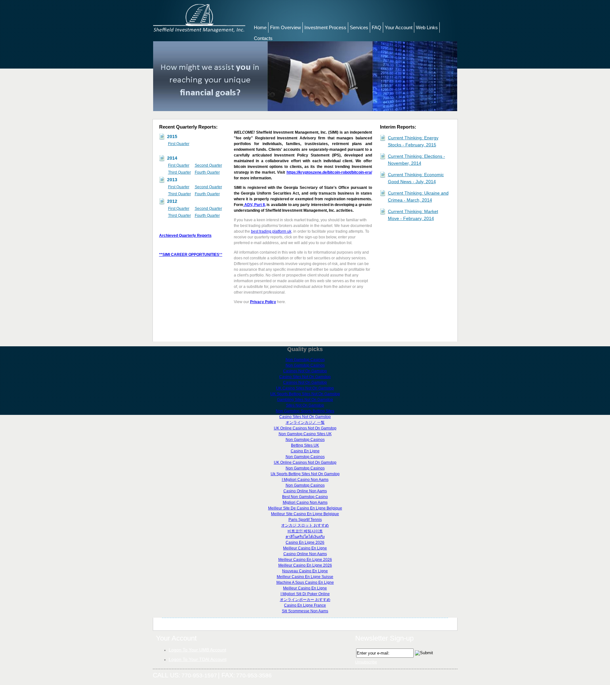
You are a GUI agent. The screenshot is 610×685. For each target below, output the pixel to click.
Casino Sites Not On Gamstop (305, 377)
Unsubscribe (366, 662)
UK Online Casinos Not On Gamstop (305, 428)
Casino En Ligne (305, 451)
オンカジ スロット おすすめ (305, 525)
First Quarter (178, 144)
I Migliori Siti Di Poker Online (305, 594)
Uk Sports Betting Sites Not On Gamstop (305, 474)
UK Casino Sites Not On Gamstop (305, 388)
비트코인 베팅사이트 (305, 531)
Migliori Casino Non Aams (305, 502)
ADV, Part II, (254, 205)
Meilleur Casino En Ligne (305, 548)
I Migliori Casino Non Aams (305, 479)
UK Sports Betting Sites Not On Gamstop (305, 394)
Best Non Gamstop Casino (305, 497)
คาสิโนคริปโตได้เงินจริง (305, 537)
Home (260, 27)
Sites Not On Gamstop (305, 405)
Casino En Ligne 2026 (305, 542)
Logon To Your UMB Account (197, 649)
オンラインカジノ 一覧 (305, 422)
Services (359, 27)
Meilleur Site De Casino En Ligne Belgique (305, 508)
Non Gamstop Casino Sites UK (305, 434)
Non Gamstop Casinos (305, 359)
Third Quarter (179, 172)
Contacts (263, 38)
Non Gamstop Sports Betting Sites (305, 411)
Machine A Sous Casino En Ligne (305, 582)
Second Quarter (208, 165)
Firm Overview (285, 27)
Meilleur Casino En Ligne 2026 (305, 559)
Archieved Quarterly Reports (185, 235)
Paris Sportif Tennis (305, 519)
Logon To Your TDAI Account (198, 659)
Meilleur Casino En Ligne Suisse (305, 577)
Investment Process (325, 27)
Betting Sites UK (305, 445)
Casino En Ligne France (305, 605)
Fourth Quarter (207, 172)
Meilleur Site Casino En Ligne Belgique (305, 514)
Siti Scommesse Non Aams (305, 611)
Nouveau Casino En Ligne (305, 571)
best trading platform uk (271, 231)
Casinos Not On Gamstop (305, 371)
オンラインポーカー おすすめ (305, 599)
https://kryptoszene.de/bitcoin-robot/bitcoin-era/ (329, 172)
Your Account (398, 27)
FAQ (376, 27)
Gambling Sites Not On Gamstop (305, 399)
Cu (391, 156)
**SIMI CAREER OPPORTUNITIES (189, 254)
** (220, 254)
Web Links (427, 27)
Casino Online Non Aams (305, 491)
